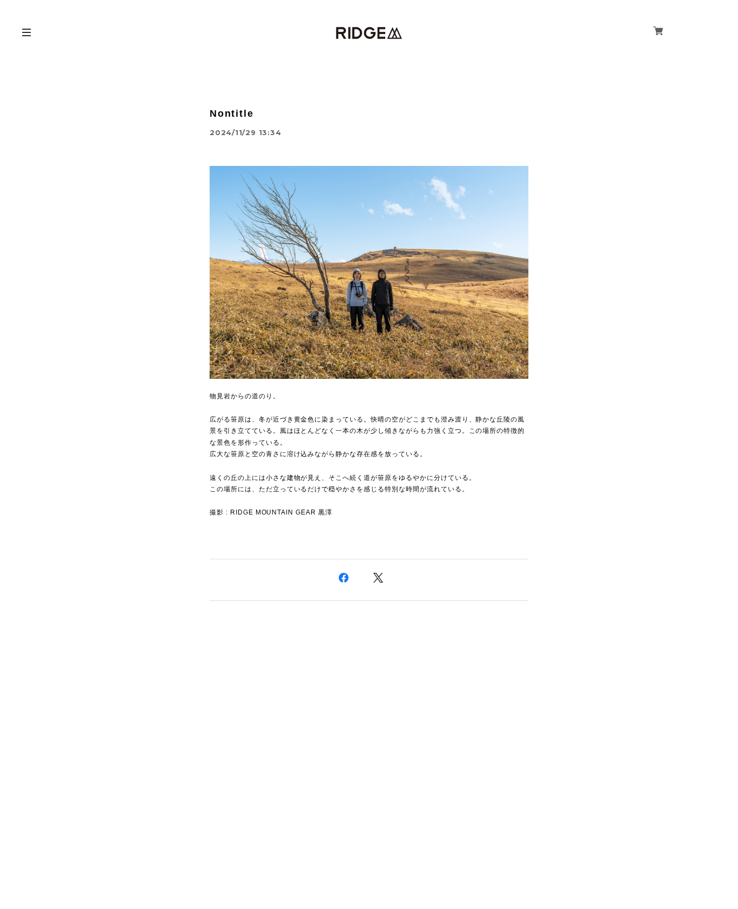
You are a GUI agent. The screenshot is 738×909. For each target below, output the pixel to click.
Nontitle (231, 113)
